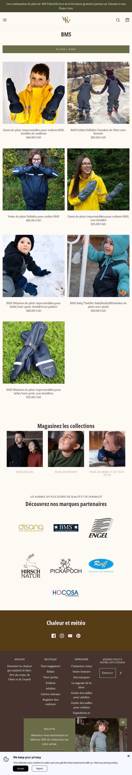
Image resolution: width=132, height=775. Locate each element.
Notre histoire (82, 671)
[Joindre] (120, 673)
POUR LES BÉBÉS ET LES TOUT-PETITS (107, 473)
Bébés (50, 671)
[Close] (128, 755)
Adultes (50, 688)
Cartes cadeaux (50, 694)
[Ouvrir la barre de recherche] (118, 20)
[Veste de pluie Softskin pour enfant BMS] (34, 179)
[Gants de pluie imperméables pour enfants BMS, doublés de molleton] (34, 93)
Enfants (50, 683)
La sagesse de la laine (81, 685)
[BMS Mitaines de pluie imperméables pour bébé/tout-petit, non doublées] (34, 352)
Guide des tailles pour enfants (81, 705)
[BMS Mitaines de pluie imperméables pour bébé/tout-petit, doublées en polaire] (34, 266)
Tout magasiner (50, 666)
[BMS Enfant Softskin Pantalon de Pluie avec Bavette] (98, 93)
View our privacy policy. (106, 762)
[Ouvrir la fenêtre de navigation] (4, 20)
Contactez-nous (81, 666)
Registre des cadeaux (50, 702)
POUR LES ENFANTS (66, 472)
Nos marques (81, 677)
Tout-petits (50, 677)
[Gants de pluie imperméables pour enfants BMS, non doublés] (98, 179)
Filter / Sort (66, 49)
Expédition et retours (81, 715)
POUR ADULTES (25, 472)
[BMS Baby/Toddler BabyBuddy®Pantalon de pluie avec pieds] (98, 266)
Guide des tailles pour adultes (81, 695)
